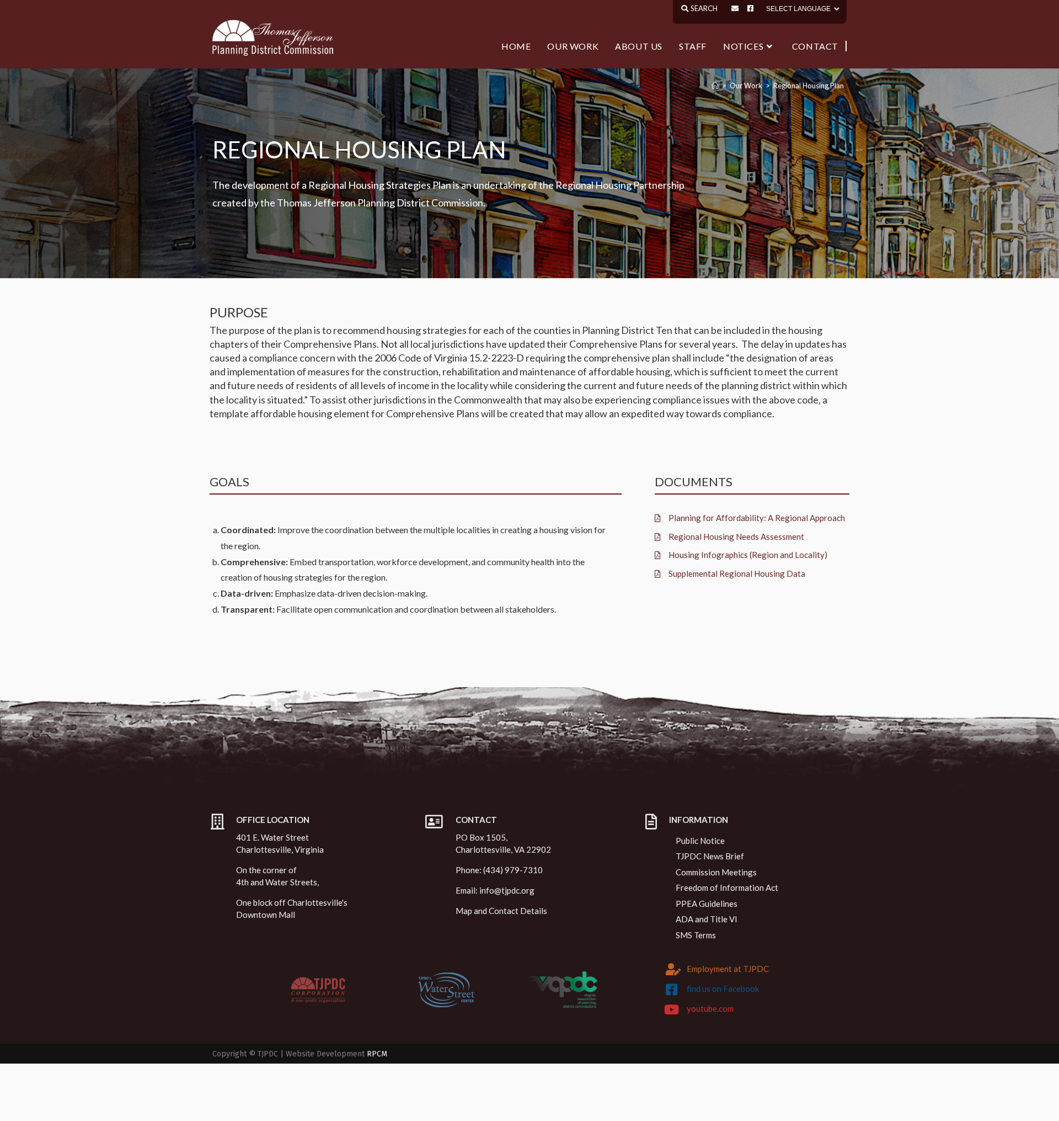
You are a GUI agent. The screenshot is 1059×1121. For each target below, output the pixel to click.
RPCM (377, 1054)
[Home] (715, 85)
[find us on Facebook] (671, 989)
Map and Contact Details (501, 911)
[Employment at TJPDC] (673, 969)
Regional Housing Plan (808, 85)
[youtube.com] (671, 1009)
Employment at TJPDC (728, 969)
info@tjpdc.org (506, 890)
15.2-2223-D (496, 358)
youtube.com (710, 1008)
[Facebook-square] (750, 8)
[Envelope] (735, 8)
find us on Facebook (723, 989)
